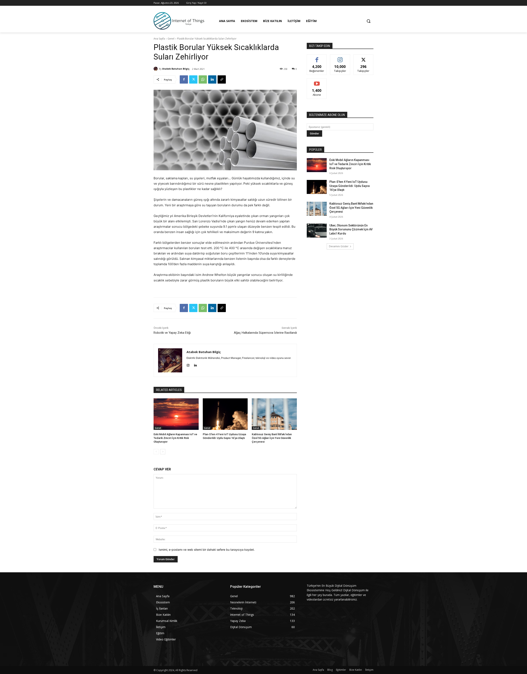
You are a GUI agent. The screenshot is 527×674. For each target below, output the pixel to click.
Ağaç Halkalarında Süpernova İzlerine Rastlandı (265, 333)
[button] (368, 21)
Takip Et (340, 57)
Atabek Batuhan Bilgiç (175, 68)
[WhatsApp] (203, 79)
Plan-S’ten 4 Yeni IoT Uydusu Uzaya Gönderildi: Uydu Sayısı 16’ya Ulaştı (349, 185)
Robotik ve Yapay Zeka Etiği (172, 333)
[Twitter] (193, 79)
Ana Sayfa (159, 38)
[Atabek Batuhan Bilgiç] (156, 69)
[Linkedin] (212, 79)
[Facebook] (184, 79)
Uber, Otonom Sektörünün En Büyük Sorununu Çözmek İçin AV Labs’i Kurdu (351, 229)
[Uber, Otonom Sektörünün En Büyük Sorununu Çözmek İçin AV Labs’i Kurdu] (317, 231)
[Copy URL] (222, 79)
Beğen (317, 57)
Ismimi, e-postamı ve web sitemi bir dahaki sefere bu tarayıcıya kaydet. (207, 549)
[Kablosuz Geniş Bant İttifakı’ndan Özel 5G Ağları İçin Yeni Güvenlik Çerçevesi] (274, 414)
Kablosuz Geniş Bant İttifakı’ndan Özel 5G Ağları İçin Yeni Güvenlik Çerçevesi (272, 438)
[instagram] (188, 364)
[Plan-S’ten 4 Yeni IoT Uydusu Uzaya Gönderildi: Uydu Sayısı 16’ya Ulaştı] (225, 414)
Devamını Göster (339, 246)
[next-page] (162, 451)
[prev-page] (156, 451)
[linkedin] (195, 364)
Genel (171, 38)
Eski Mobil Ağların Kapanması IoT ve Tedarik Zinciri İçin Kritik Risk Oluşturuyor (175, 438)
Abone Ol (317, 81)
